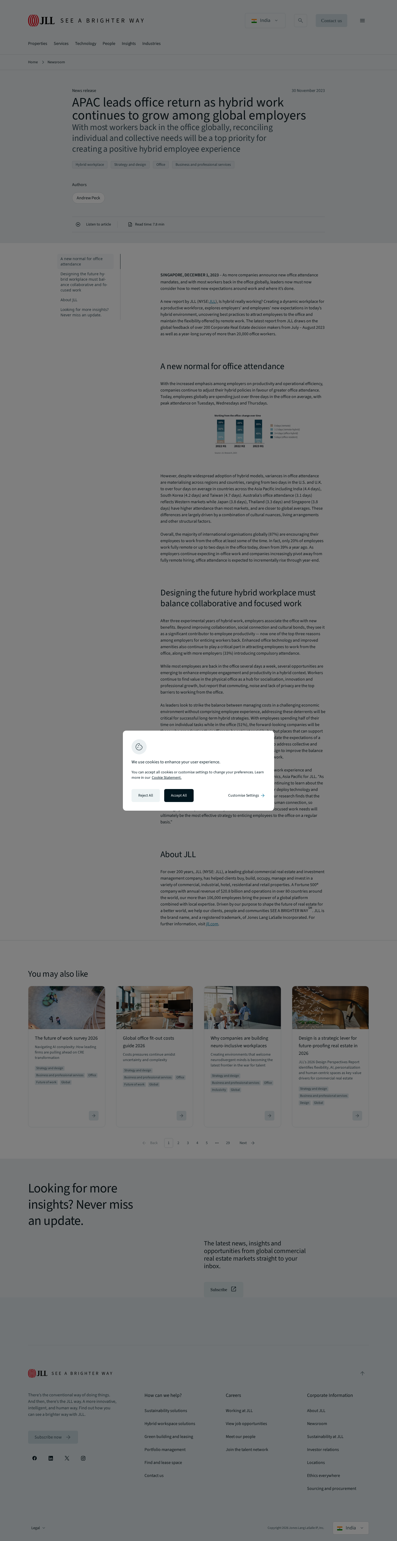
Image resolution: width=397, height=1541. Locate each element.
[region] (198, 771)
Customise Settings (246, 795)
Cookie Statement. (166, 777)
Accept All (179, 795)
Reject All (145, 795)
